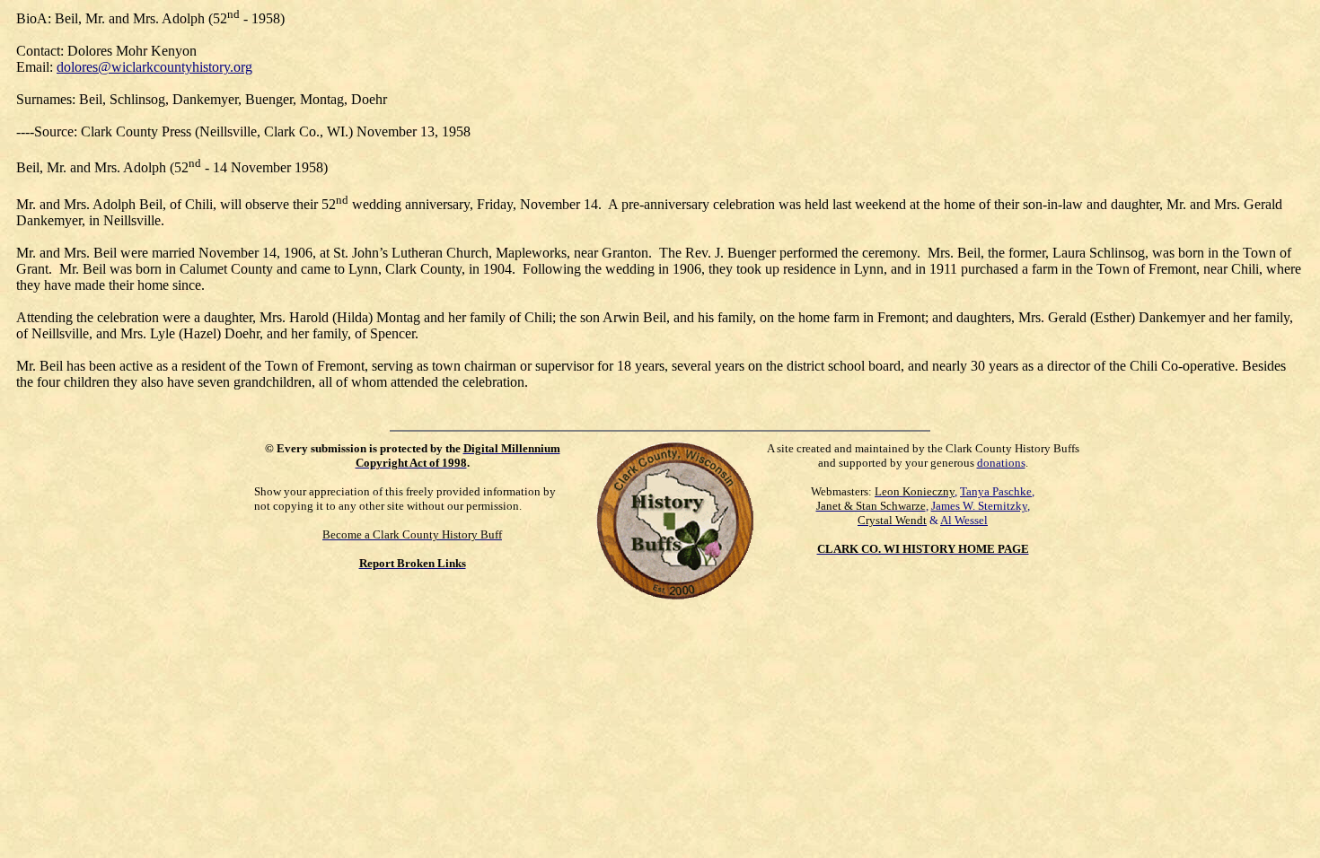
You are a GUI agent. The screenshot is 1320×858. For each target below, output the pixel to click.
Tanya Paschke (996, 491)
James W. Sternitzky (979, 505)
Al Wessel (964, 520)
